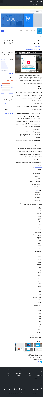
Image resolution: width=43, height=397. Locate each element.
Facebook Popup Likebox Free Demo (33, 47)
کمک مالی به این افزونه (9, 113)
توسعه (23, 36)
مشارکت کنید (8, 369)
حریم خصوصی (39, 375)
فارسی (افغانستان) (36, 389)
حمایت (8, 373)
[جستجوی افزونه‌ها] (31, 11)
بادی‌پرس (40, 384)
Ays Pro (32, 31)
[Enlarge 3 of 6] (31, 344)
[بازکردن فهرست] (1, 1)
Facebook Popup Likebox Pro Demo (33, 49)
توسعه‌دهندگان (18, 373)
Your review (11, 93)
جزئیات (39, 36)
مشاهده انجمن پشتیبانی (9, 103)
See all (2, 93)
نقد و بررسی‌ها (33, 36)
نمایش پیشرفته (10, 73)
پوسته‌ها (30, 371)
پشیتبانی (19, 371)
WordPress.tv (18, 375)
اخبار (41, 371)
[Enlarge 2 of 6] (40, 349)
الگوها (30, 375)
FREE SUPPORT (38, 167)
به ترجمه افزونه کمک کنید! (12, 7)
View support (11, 44)
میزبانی (40, 373)
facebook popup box (4, 70)
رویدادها (9, 371)
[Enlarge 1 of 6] (40, 344)
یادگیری (19, 369)
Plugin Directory (39, 4)
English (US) (3, 59)
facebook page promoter (4, 68)
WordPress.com (38, 378)
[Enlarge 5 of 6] (22, 344)
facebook (2, 61)
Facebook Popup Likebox (35, 46)
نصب (27, 36)
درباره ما (40, 369)
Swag (8, 375)
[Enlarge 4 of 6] (31, 349)
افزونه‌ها (30, 373)
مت (41, 380)
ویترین (30, 369)
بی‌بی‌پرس (39, 382)
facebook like (3, 63)
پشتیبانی (2, 36)
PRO (37, 190)
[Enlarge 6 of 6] (22, 348)
